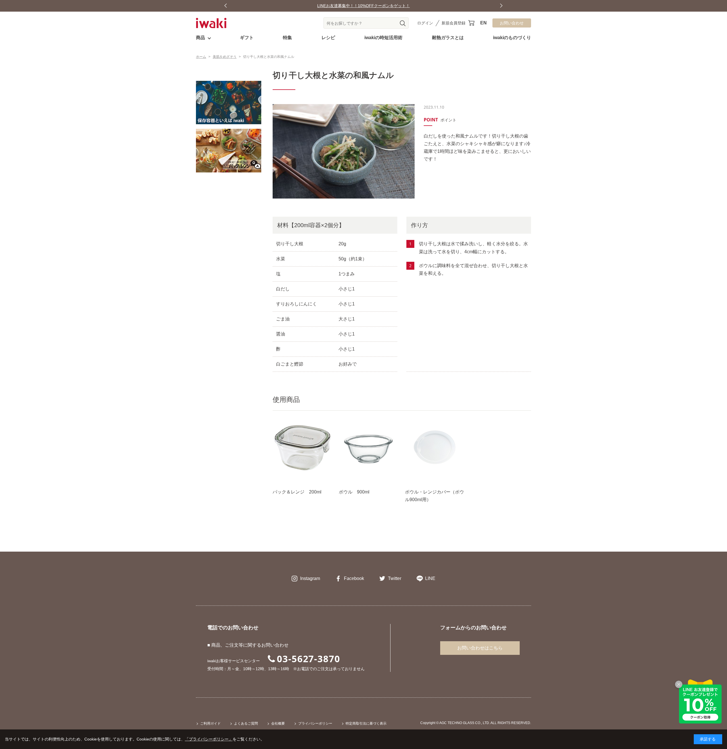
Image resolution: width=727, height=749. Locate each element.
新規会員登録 (453, 23)
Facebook (354, 578)
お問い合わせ (512, 23)
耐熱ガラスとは (448, 37)
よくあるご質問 (246, 723)
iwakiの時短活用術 (383, 37)
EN (483, 22)
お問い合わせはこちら (480, 647)
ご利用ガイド (210, 723)
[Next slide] (501, 6)
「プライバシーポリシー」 (209, 739)
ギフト (247, 37)
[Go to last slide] (226, 6)
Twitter (394, 578)
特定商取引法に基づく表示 (366, 723)
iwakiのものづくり (512, 37)
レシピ (328, 37)
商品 (200, 37)
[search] (402, 23)
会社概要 (278, 723)
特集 (287, 37)
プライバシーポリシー (315, 723)
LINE (430, 578)
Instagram (310, 578)
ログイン (425, 23)
